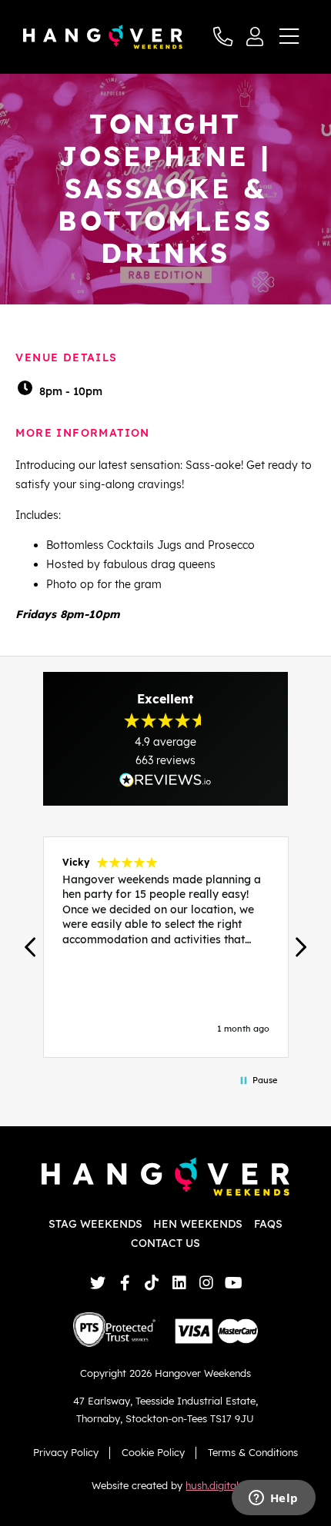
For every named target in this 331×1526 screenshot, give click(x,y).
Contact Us (165, 1243)
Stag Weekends (95, 1224)
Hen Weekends (197, 1224)
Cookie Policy (153, 1452)
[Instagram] (206, 1282)
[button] (31, 947)
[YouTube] (233, 1282)
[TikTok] (152, 1282)
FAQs (268, 1224)
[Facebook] (125, 1282)
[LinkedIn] (179, 1282)
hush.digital (212, 1485)
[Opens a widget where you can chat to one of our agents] (273, 1499)
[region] (165, 947)
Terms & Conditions (253, 1452)
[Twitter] (97, 1282)
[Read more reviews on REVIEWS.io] (165, 780)
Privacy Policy (66, 1452)
